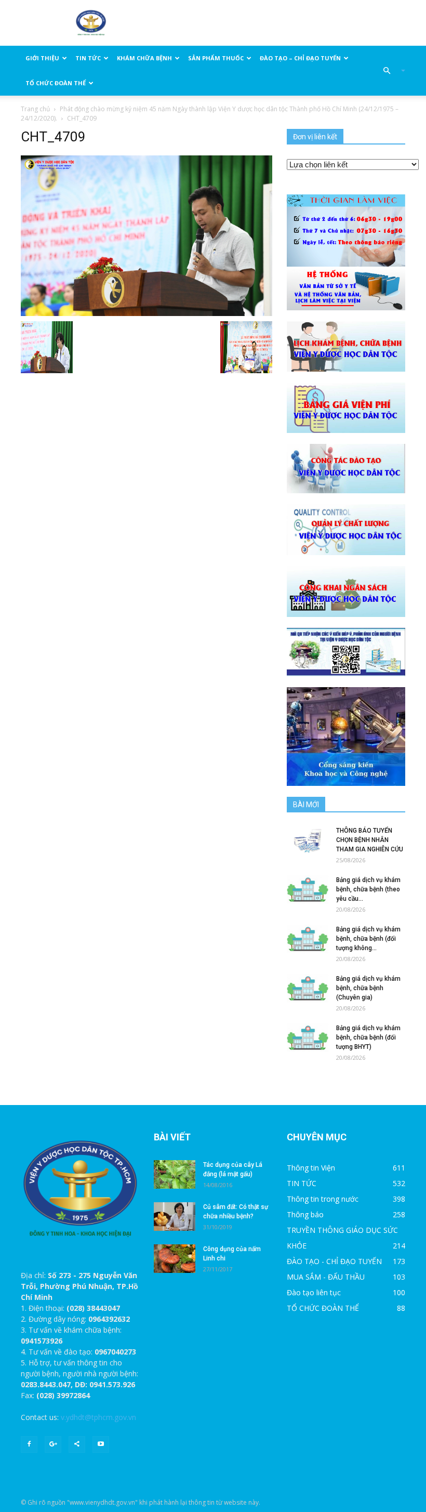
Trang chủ (35, 108)
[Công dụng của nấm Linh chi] (174, 1258)
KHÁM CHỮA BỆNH (144, 58)
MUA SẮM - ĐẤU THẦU (326, 1277)
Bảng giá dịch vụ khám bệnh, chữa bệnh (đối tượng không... (368, 939)
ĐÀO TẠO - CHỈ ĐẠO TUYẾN (334, 1261)
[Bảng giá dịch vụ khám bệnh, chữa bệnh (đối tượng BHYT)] (307, 1037)
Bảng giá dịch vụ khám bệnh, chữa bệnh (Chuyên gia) (368, 988)
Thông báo (305, 1214)
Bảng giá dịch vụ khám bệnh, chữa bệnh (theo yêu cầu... (368, 889)
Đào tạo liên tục (314, 1292)
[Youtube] (100, 1444)
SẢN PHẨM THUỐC (216, 58)
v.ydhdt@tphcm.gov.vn (98, 1417)
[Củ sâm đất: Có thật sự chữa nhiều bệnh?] (174, 1216)
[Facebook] (29, 1444)
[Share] (77, 1444)
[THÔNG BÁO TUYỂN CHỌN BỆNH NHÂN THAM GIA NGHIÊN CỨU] (307, 840)
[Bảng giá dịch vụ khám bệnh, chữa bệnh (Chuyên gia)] (307, 988)
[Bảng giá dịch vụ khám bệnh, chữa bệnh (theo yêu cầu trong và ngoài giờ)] (307, 889)
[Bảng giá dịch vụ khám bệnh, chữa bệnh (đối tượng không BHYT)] (307, 939)
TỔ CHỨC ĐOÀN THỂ (55, 83)
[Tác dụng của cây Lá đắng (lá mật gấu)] (174, 1174)
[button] (389, 70)
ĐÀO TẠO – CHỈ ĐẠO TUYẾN (300, 58)
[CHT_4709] (146, 235)
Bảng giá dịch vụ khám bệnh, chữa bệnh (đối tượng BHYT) (368, 1037)
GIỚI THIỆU (42, 58)
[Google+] (53, 1444)
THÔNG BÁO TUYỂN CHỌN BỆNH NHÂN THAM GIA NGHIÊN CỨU (369, 840)
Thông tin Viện (311, 1168)
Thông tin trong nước (322, 1199)
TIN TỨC (88, 58)
